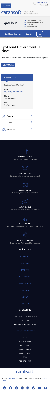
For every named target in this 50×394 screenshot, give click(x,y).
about (25, 297)
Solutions (25, 263)
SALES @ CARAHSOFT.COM (25, 331)
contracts (25, 283)
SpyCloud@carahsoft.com (13, 92)
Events (29, 34)
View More (8, 65)
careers (25, 304)
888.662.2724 (43, 5)
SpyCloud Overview (13, 34)
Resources (25, 277)
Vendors (25, 256)
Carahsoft (11, 378)
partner (25, 290)
